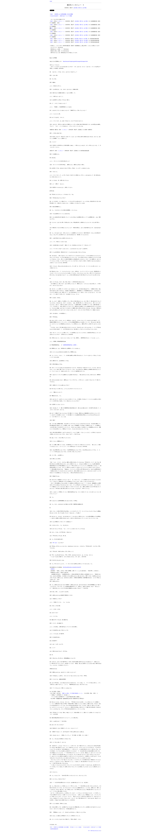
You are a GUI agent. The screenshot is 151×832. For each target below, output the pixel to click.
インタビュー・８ (60, 42)
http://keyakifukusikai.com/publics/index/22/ (72, 567)
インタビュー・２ (60, 24)
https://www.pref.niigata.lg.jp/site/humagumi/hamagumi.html (75, 61)
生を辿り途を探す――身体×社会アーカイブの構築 (61, 15)
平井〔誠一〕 (55, 542)
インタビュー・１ (60, 21)
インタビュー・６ (60, 38)
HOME (51, 1)
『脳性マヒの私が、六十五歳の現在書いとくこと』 (72, 693)
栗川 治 (80, 7)
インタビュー (65, 129)
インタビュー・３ (60, 28)
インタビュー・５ (60, 35)
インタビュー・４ (60, 31)
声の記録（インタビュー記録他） (76, 827)
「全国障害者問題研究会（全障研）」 (70, 344)
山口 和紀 (84, 7)
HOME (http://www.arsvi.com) (95, 830)
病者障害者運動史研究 (54, 828)
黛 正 (52, 14)
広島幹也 (52, 568)
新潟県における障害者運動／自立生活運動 (64, 14)
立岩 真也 (75, 7)
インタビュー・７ (60, 40)
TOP (89, 830)
